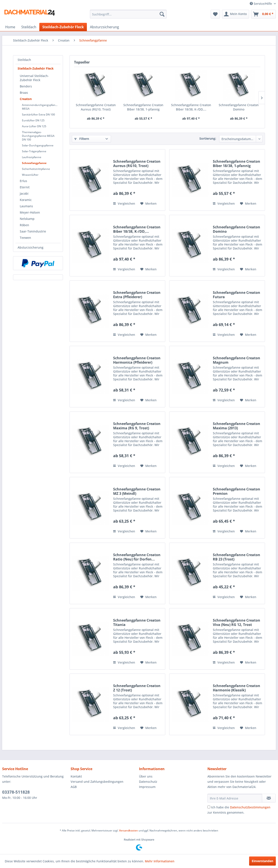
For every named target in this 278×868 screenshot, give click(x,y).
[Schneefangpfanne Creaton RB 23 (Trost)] (190, 573)
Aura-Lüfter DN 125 (34, 126)
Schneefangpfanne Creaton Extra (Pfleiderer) (137, 294)
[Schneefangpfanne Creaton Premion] (190, 508)
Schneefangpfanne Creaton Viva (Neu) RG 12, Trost (236, 622)
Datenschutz (148, 781)
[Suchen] (162, 14)
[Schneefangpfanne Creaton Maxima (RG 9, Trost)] (90, 442)
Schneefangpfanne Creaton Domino (239, 107)
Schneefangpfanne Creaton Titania (137, 622)
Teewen (25, 238)
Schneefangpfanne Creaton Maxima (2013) (236, 425)
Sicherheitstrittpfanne (36, 169)
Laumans (26, 206)
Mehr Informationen (159, 861)
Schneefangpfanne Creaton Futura (236, 294)
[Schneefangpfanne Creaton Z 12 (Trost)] (90, 704)
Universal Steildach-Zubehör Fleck (34, 78)
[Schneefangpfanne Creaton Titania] (90, 639)
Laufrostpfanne (31, 157)
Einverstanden (262, 861)
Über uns (145, 776)
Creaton (26, 99)
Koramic (26, 200)
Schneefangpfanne (34, 163)
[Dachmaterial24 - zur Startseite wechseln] (29, 15)
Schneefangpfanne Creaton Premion (236, 491)
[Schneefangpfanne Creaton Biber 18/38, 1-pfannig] (143, 85)
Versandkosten (128, 830)
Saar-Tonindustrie (33, 231)
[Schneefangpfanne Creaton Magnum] (190, 376)
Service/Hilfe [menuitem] (263, 4)
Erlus (23, 181)
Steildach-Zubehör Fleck (36, 68)
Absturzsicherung (30, 247)
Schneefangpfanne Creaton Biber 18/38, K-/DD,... (191, 107)
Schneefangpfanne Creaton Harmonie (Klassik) (236, 688)
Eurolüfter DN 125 (33, 120)
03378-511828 (16, 792)
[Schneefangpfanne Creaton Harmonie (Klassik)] (190, 704)
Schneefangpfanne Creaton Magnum (236, 360)
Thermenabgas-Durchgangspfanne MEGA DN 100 (38, 135)
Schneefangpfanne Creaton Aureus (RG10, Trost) (96, 107)
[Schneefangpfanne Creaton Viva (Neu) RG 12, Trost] (190, 639)
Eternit (25, 187)
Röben (24, 225)
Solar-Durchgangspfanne (37, 145)
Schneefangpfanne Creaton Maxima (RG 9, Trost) (137, 425)
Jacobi (24, 193)
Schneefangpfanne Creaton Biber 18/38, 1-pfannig (143, 107)
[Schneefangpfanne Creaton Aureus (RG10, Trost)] (95, 85)
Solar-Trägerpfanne (34, 151)
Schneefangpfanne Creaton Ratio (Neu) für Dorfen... (137, 557)
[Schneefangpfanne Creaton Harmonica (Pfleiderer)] (90, 376)
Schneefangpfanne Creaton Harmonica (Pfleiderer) (137, 360)
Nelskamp (27, 219)
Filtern (83, 139)
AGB (74, 787)
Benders (26, 86)
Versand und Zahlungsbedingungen (97, 781)
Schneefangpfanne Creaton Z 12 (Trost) (137, 688)
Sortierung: (207, 138)
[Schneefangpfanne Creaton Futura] (190, 311)
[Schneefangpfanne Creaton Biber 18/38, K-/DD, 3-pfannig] (191, 85)
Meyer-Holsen (30, 212)
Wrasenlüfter (30, 175)
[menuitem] (128, 14)
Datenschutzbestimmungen (250, 807)
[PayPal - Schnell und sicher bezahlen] (38, 263)
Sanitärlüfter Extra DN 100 (38, 114)
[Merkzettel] (215, 14)
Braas (24, 92)
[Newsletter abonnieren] (269, 798)
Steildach (24, 60)
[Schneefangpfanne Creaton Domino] (239, 85)
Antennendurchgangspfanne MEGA (40, 106)
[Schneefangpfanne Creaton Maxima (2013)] (190, 442)
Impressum (147, 787)
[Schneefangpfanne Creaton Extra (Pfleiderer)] (90, 311)
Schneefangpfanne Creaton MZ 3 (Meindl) (137, 491)
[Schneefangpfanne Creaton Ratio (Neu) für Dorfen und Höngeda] (90, 573)
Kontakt (76, 776)
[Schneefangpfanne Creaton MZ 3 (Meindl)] (90, 508)
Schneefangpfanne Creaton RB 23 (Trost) (236, 557)
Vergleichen (126, 203)
